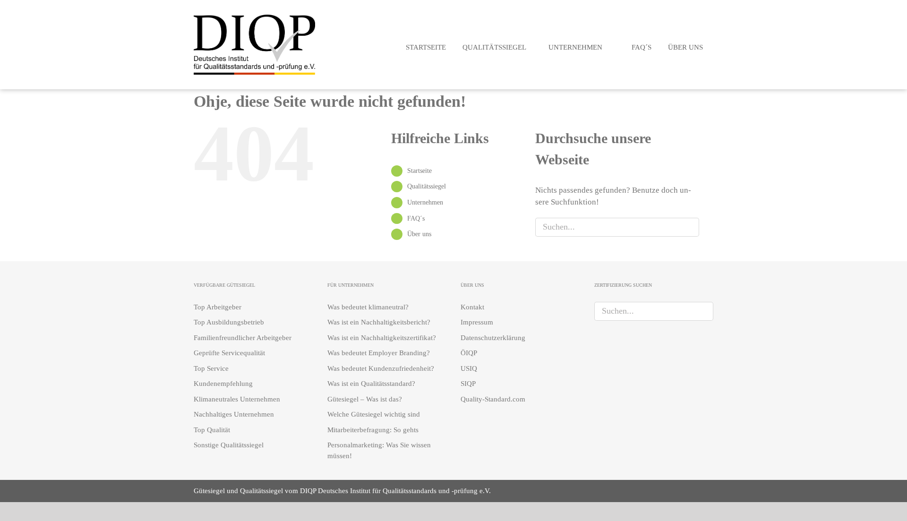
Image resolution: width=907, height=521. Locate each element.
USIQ (469, 368)
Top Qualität (212, 430)
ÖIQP (469, 353)
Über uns (419, 234)
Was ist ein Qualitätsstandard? (371, 383)
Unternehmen (425, 202)
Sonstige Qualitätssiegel (229, 445)
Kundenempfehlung (223, 383)
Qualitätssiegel (426, 186)
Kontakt (472, 307)
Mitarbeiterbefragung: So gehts (373, 430)
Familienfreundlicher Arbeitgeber (242, 338)
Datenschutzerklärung (493, 338)
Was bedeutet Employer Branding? (378, 353)
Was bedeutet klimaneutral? (368, 307)
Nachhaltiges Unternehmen (234, 414)
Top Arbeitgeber (217, 307)
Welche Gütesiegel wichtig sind (373, 414)
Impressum (477, 322)
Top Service (211, 368)
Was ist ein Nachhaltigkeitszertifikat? (381, 338)
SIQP (468, 383)
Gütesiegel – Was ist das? (364, 399)
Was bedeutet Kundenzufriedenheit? (380, 368)
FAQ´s (416, 218)
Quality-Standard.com (493, 399)
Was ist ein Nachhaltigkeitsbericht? (378, 322)
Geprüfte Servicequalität (229, 353)
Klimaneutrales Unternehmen (237, 399)
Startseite (419, 170)
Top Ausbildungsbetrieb (229, 322)
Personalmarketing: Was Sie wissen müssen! (379, 450)
